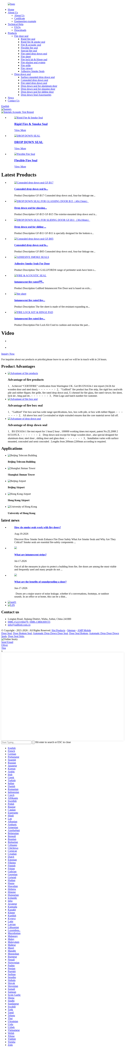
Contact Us (13, 100)
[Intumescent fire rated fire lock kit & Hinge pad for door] (33, 312)
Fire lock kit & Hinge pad (34, 59)
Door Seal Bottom (78, 633)
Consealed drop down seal (34, 80)
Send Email (7, 642)
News (11, 97)
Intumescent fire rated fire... (29, 300)
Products (12, 33)
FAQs (17, 27)
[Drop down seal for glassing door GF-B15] (51, 201)
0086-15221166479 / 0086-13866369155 (29, 621)
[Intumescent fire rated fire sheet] (20, 293)
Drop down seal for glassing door (38, 88)
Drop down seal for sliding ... (30, 226)
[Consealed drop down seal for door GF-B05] (33, 238)
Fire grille (26, 65)
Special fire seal (29, 50)
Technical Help (15, 24)
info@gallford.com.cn (19, 624)
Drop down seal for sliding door (37, 91)
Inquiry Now (8, 353)
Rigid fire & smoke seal (33, 41)
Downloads (20, 30)
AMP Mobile (84, 630)
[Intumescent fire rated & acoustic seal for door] (30, 275)
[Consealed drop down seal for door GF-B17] (33, 182)
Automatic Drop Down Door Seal (50, 633)
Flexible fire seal (29, 47)
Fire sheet (26, 56)
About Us (13, 12)
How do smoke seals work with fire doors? (37, 527)
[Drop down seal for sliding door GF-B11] (52, 220)
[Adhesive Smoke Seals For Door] (31, 257)
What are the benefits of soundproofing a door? (40, 581)
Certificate (19, 18)
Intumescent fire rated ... (29, 281)
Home (11, 9)
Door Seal (6, 633)
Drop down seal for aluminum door (39, 86)
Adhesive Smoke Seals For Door (32, 263)
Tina (3, 648)
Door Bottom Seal (22, 633)
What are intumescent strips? (30, 554)
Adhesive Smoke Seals (32, 71)
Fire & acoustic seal (31, 44)
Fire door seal (21, 36)
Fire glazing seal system (33, 62)
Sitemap (71, 630)
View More (20, 130)
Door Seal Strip (16, 636)
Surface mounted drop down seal (38, 77)
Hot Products (58, 630)
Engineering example (25, 21)
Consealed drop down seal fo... (31, 189)
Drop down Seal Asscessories (36, 94)
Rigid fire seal (28, 39)
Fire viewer (27, 68)
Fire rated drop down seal (34, 53)
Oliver (4, 645)
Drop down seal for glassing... (30, 208)
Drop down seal (22, 74)
